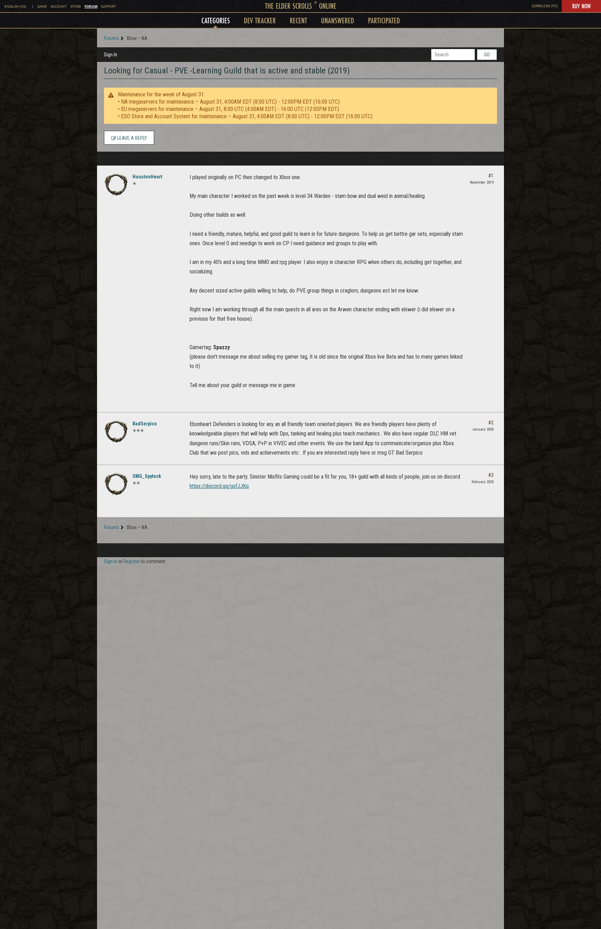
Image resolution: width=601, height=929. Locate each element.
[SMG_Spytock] (116, 484)
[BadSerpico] (116, 431)
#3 (491, 475)
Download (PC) (545, 6)
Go (487, 54)
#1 (491, 175)
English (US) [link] (15, 6)
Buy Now (581, 5)
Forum (91, 6)
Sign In (110, 54)
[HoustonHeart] (116, 185)
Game (42, 6)
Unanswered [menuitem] (337, 20)
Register (131, 561)
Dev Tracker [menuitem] (260, 20)
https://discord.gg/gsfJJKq (219, 486)
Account (58, 6)
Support (108, 6)
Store (75, 6)
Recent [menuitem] (298, 20)
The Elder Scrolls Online (300, 5)
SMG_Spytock (147, 476)
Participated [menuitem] (384, 20)
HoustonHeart (147, 176)
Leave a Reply (131, 138)
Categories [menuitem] (215, 20)
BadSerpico (145, 423)
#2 (491, 422)
